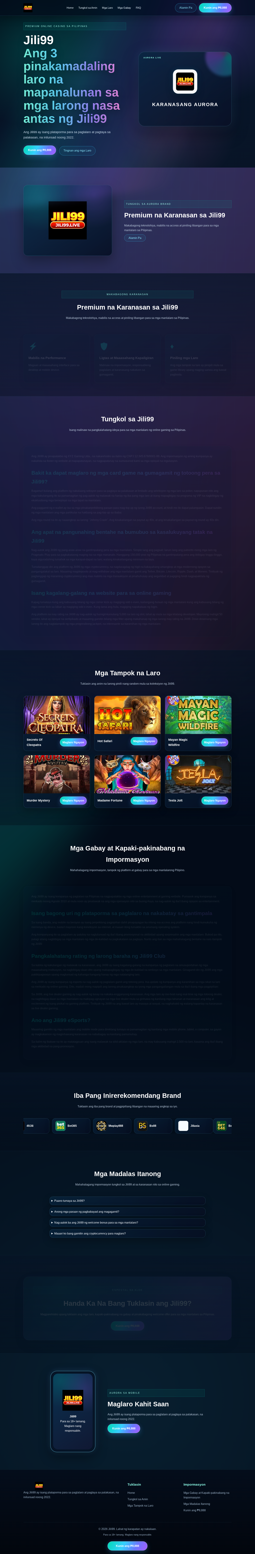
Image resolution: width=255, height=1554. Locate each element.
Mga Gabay (124, 7)
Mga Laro (107, 7)
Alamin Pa (185, 7)
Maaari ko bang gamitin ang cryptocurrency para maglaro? (90, 1233)
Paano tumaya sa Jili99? (69, 1200)
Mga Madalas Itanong (197, 1503)
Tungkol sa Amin (87, 7)
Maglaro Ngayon (73, 742)
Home (70, 7)
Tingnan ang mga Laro (77, 150)
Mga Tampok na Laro (140, 1505)
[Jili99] (27, 7)
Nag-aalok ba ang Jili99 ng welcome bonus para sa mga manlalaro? (96, 1222)
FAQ (138, 7)
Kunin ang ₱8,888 (215, 7)
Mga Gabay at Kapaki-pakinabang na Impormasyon (206, 1495)
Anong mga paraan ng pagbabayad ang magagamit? (86, 1211)
